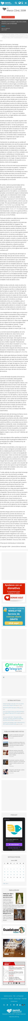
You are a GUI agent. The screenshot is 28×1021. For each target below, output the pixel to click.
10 (4, 871)
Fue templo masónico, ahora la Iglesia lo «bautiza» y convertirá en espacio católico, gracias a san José (17, 762)
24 (4, 877)
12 (10, 871)
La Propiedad (19, 996)
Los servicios (4, 998)
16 (23, 871)
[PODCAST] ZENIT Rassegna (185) (11, 707)
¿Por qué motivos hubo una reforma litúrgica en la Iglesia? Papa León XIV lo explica (8, 913)
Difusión (11, 998)
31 (4, 880)
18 (7, 874)
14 (17, 871)
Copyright (24, 998)
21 (17, 874)
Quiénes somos (8, 996)
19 (10, 874)
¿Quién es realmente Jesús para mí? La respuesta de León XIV (16, 735)
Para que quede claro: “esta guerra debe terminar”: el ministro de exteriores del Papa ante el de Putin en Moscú (13, 718)
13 (14, 871)
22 (20, 874)
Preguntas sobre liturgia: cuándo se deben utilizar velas (16, 770)
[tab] (8, 963)
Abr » (7, 883)
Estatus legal (17, 998)
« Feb (4, 883)
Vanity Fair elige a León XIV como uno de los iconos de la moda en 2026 (8, 897)
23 (23, 874)
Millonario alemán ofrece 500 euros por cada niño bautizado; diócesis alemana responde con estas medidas (16, 752)
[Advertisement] (14, 566)
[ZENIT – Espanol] (8, 3)
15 (20, 871)
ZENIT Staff (4, 29)
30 (23, 877)
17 (4, 874)
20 (14, 874)
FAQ (14, 996)
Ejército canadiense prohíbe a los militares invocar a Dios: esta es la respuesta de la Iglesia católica (17, 744)
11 (7, 871)
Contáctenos (14, 1001)
